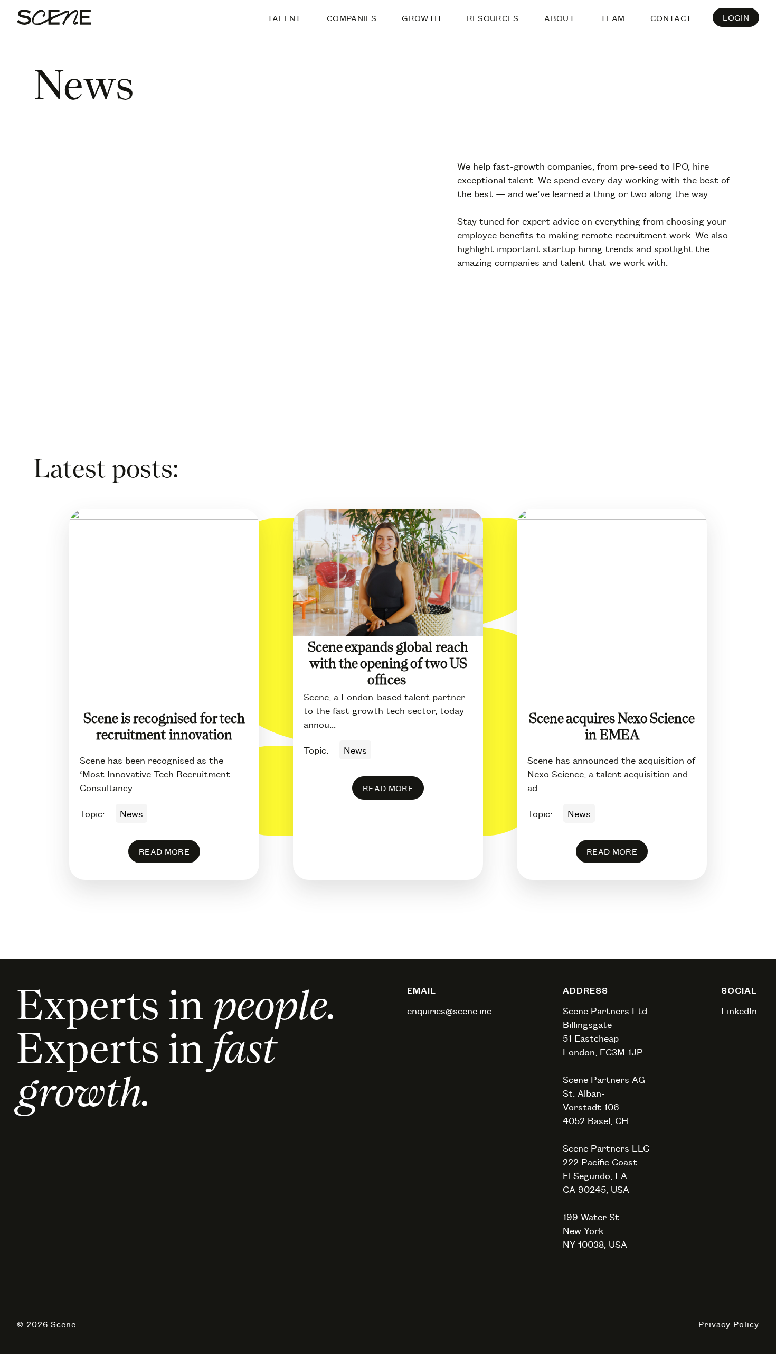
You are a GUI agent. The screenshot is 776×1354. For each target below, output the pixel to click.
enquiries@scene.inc (449, 1010)
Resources (493, 18)
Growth (421, 18)
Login (736, 17)
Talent (284, 18)
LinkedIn (739, 1010)
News (131, 813)
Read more (164, 851)
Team (612, 18)
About (559, 18)
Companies (351, 18)
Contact (671, 18)
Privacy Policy (728, 1324)
